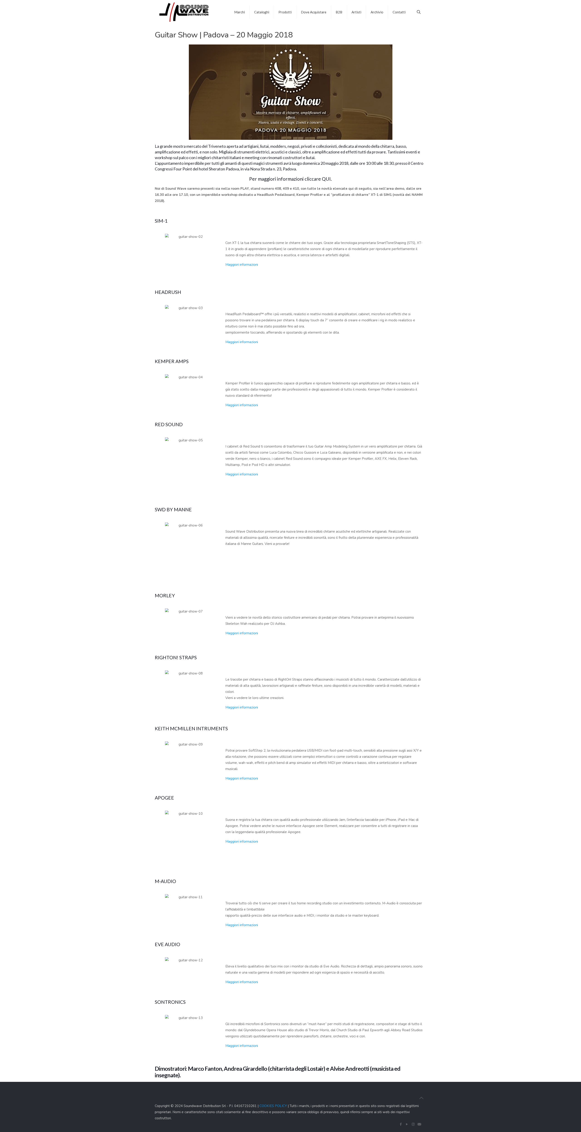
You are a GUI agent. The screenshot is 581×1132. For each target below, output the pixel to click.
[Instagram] (413, 1124)
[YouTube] (407, 1124)
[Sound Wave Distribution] (184, 12)
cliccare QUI (318, 179)
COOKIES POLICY (273, 1106)
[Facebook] (401, 1124)
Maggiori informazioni (241, 264)
